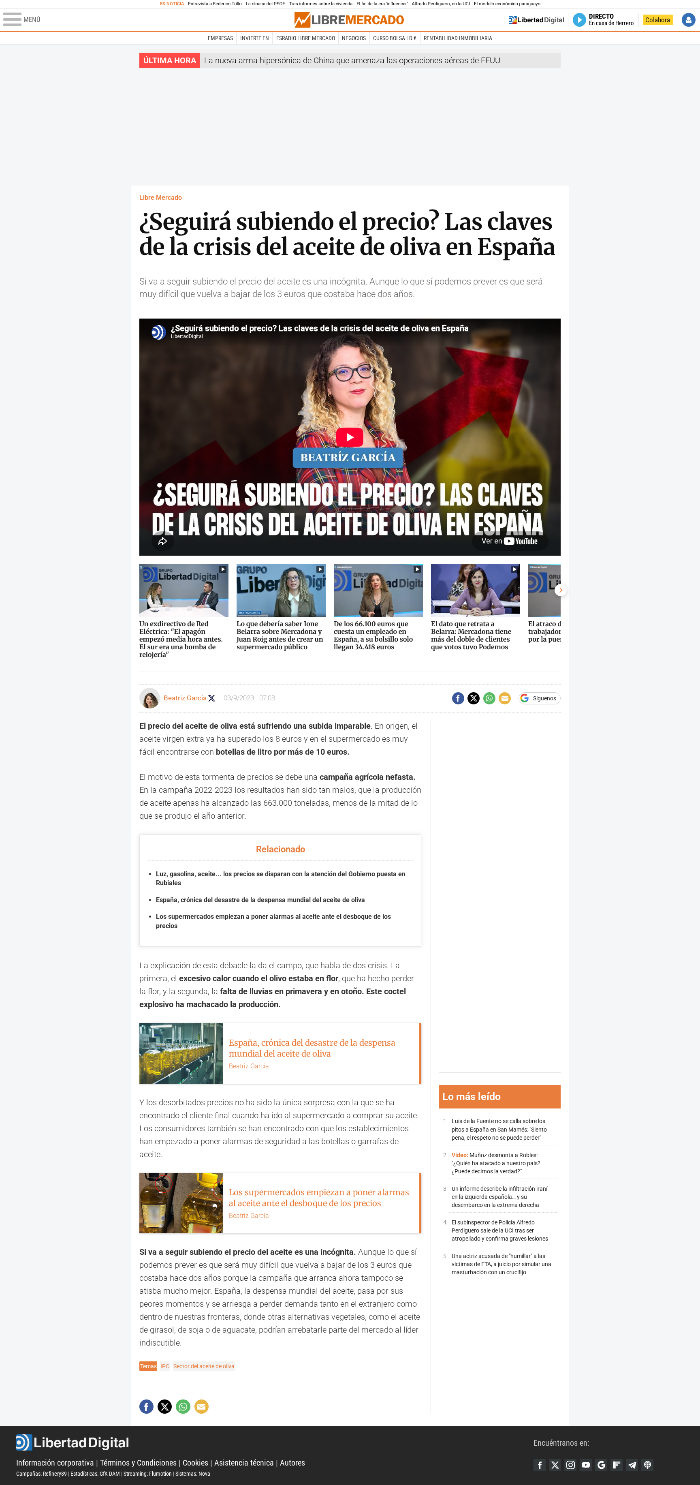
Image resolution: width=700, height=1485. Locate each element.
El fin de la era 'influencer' (382, 3)
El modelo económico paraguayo (507, 3)
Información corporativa (55, 1463)
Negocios (354, 38)
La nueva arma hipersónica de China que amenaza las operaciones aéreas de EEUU (352, 60)
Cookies (195, 1463)
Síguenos (544, 698)
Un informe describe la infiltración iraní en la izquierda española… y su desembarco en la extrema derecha (499, 1196)
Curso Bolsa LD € (394, 38)
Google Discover (601, 1465)
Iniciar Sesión (689, 20)
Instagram (570, 1465)
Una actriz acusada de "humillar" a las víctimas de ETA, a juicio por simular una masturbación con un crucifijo (501, 1263)
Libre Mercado (160, 197)
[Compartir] (458, 698)
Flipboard (616, 1465)
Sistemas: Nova (192, 1473)
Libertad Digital (275, 1442)
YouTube (586, 1465)
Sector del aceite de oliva (204, 1366)
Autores (292, 1463)
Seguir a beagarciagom (212, 698)
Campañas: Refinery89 (41, 1473)
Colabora (657, 20)
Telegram (632, 1465)
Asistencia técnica (244, 1463)
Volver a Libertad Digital (536, 20)
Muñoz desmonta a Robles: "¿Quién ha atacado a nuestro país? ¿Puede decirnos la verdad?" (496, 1163)
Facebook (540, 1465)
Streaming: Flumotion (148, 1473)
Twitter (555, 1465)
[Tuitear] (473, 698)
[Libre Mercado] (349, 20)
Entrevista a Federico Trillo (214, 3)
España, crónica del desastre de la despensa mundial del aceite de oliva (260, 900)
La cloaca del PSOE (265, 3)
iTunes (647, 1465)
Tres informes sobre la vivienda (320, 3)
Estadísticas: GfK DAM (95, 1473)
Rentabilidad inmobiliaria (458, 38)
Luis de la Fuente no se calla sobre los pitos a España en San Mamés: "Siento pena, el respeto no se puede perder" (499, 1129)
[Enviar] (489, 698)
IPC (164, 1366)
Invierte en (254, 38)
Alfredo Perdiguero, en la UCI (441, 3)
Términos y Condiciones (138, 1463)
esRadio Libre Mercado (305, 38)
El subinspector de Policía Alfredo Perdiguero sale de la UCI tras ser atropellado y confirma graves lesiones (500, 1230)
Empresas (220, 38)
